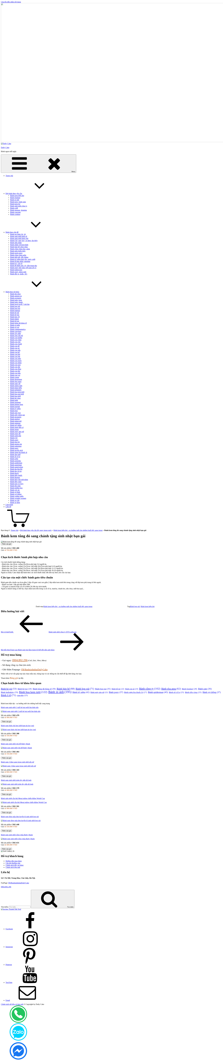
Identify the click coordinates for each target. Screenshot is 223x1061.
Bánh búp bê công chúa (19, 247)
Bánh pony (14, 448)
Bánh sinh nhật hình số (18, 236)
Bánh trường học (16, 488)
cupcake (22, 695)
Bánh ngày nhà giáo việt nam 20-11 (23, 268)
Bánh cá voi (14, 327)
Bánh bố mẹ (14, 321)
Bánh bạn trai (15, 308)
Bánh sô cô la (15, 457)
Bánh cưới (14, 208)
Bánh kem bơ (15, 204)
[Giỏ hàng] (18, 526)
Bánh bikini (14, 319)
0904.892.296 (20, 660)
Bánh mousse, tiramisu (18, 210)
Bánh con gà (15, 348)
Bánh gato (205, 689)
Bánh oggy (14, 440)
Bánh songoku (15, 461)
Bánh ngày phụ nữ (17, 432)
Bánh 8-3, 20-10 (16, 263)
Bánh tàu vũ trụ (16, 471)
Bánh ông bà (15, 442)
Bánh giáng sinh (16, 386)
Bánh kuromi (15, 407)
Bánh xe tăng (15, 502)
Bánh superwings (16, 467)
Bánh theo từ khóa (12, 292)
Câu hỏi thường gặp (13, 863)
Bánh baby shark (16, 302)
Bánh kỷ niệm (15, 409)
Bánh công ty (149, 688)
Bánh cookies (15, 214)
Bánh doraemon (16, 379)
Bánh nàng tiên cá (16, 427)
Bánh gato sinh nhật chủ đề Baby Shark (15, 744)
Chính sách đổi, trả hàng (14, 865)
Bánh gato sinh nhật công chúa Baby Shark (17, 835)
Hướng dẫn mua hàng (14, 861)
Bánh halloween (16, 270)
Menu (73, 171)
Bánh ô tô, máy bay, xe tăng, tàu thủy (24, 241)
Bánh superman (16, 465)
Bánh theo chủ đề (12, 232)
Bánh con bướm (16, 338)
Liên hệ (8, 507)
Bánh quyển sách (16, 450)
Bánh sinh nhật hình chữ (19, 238)
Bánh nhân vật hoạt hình (19, 245)
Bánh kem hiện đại (17, 196)
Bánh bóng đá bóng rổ (18, 323)
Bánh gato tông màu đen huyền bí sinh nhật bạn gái (20, 817)
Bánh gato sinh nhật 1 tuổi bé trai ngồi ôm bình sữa (19, 707)
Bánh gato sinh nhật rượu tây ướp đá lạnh (16, 780)
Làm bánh (9, 505)
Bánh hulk (14, 400)
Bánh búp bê (66, 688)
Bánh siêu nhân (16, 243)
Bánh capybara (15, 331)
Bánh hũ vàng (15, 398)
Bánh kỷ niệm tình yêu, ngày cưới (22, 259)
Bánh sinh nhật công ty (18, 206)
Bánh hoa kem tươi (17, 392)
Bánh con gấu (15, 350)
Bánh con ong (15, 365)
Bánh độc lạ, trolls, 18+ (18, 274)
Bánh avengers (15, 298)
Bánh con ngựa (15, 361)
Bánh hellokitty (15, 390)
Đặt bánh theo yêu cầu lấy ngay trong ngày (36, 530)
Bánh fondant (15, 198)
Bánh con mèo (15, 359)
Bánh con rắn (15, 367)
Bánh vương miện (16, 496)
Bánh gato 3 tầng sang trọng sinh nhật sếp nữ (17, 762)
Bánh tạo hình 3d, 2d (18, 234)
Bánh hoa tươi (15, 396)
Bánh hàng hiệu (16, 388)
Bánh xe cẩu (14, 500)
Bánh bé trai (14, 315)
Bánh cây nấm (15, 334)
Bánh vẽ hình (15, 492)
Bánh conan (14, 377)
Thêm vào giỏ (6, 544)
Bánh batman (15, 311)
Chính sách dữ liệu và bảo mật (12, 1004)
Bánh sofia (14, 459)
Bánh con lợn (15, 356)
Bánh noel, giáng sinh (18, 272)
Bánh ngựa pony (16, 253)
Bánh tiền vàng (15, 482)
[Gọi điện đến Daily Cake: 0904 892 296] (18, 1022)
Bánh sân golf (15, 455)
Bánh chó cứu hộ (16, 336)
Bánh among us (16, 296)
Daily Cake (5, 147)
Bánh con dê (15, 346)
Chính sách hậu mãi (13, 867)
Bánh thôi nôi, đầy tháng (19, 257)
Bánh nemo (14, 429)
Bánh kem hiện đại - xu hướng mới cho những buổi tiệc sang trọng (78, 530)
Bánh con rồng (15, 369)
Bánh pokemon (15, 446)
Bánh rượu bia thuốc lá (18, 452)
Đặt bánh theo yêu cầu (14, 193)
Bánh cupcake (15, 212)
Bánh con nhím (15, 363)
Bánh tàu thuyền (16, 469)
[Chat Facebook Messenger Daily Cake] (18, 1059)
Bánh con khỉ (15, 354)
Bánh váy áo (15, 490)
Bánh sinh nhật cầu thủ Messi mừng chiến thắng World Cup (23, 798)
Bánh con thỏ (15, 371)
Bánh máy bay (15, 413)
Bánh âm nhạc (15, 294)
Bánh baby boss (16, 300)
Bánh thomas (15, 477)
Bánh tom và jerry (16, 484)
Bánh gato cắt (15, 384)
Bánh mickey (15, 419)
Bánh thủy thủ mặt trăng (19, 480)
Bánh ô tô (13, 438)
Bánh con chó (15, 342)
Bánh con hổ (15, 352)
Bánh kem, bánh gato (18, 202)
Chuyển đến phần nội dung (11, 2)
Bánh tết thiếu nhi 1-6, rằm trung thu (23, 266)
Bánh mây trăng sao (17, 415)
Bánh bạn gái (15, 306)
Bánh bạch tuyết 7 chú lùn (20, 304)
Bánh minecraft (15, 421)
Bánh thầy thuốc (16, 475)
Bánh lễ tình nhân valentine (20, 261)
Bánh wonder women (18, 498)
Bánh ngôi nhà (15, 436)
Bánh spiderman (16, 463)
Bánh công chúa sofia (18, 255)
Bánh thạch (14, 473)
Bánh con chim (15, 340)
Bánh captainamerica (18, 329)
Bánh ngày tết (15, 434)
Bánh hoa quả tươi (17, 394)
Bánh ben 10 (15, 317)
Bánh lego (14, 411)
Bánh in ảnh (14, 200)
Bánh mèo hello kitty (18, 251)
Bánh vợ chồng (15, 494)
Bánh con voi (15, 375)
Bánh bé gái (14, 313)
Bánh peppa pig (16, 444)
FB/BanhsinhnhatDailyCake (34, 669)
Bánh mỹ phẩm (15, 425)
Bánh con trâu (15, 373)
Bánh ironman (15, 402)
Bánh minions (15, 423)
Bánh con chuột (16, 344)
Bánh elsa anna (15, 381)
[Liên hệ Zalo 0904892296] (18, 1040)
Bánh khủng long (16, 404)
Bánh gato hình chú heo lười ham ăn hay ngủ (17, 726)
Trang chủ (9, 176)
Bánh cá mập (15, 325)
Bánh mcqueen (15, 417)
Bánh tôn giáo (15, 486)
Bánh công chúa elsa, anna (20, 249)
